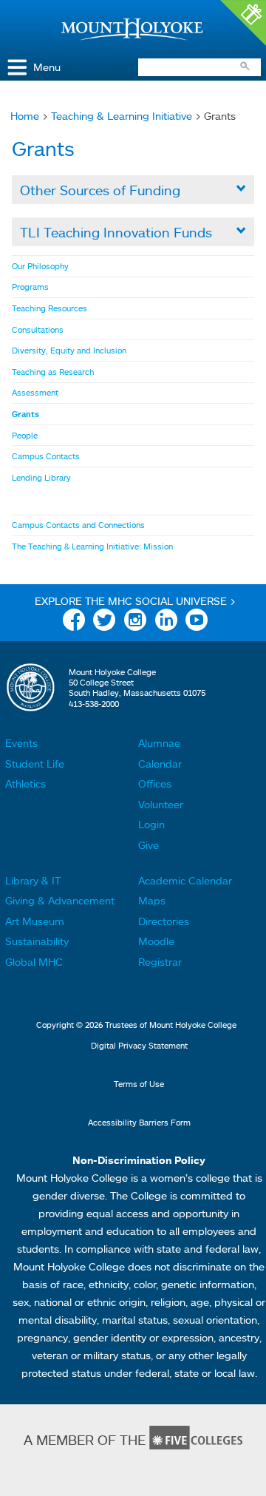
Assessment (35, 392)
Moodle (156, 941)
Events (21, 743)
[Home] (133, 29)
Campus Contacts (46, 456)
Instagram (135, 622)
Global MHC (34, 961)
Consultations (38, 330)
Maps (152, 900)
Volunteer (160, 804)
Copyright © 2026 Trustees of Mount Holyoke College (136, 1025)
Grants (25, 414)
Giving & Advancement (60, 900)
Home (24, 115)
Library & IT (33, 880)
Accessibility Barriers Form (139, 1122)
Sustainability (37, 941)
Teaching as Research (53, 372)
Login (151, 824)
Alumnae (159, 743)
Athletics (25, 783)
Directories (163, 921)
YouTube (196, 622)
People (25, 435)
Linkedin (166, 622)
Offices (154, 783)
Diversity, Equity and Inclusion (69, 350)
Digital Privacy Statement (139, 1045)
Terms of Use (139, 1084)
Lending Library (41, 478)
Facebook (74, 622)
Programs (30, 287)
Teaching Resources (49, 308)
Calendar (160, 763)
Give (148, 845)
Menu (47, 67)
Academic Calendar (185, 880)
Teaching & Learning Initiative (121, 115)
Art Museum (34, 921)
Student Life (34, 763)
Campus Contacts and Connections (78, 525)
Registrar (160, 961)
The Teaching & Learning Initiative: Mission (92, 546)
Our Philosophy (40, 266)
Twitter (104, 622)
